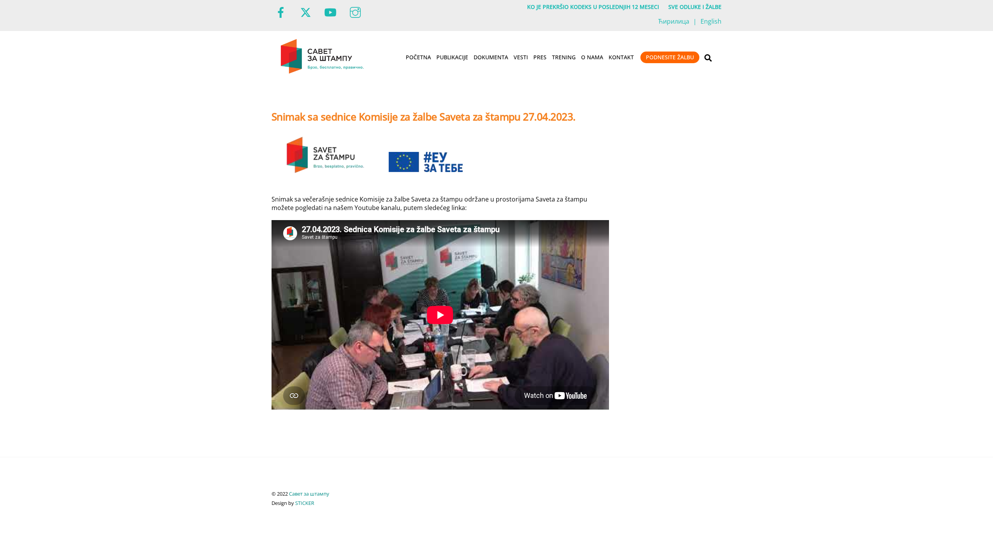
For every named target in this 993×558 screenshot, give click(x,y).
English (711, 21)
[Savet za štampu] (322, 72)
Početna (418, 57)
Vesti (521, 57)
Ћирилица (673, 21)
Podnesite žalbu (670, 57)
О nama (592, 57)
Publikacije (452, 57)
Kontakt (621, 57)
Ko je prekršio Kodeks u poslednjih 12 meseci (593, 6)
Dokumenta (491, 57)
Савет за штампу (309, 493)
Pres (540, 57)
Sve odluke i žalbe (694, 6)
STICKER (304, 502)
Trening (564, 57)
